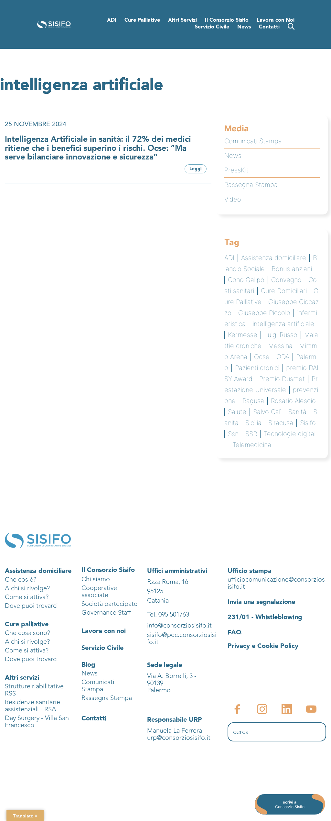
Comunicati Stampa (253, 141)
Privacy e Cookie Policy (263, 646)
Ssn (233, 434)
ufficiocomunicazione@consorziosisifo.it (276, 583)
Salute (237, 412)
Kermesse (242, 335)
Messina (280, 346)
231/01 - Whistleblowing (265, 617)
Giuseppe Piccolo (264, 313)
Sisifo (308, 423)
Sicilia (253, 423)
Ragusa (253, 401)
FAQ (234, 632)
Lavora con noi (103, 631)
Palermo (159, 690)
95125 (155, 591)
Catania (158, 601)
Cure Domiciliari (284, 291)
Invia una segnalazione (261, 602)
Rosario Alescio (293, 401)
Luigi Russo (280, 335)
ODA (282, 357)
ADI (229, 258)
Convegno (286, 280)
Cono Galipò (246, 280)
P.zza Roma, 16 (167, 582)
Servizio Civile (102, 648)
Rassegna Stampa (251, 185)
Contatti (93, 718)
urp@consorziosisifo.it (179, 738)
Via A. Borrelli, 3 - (172, 676)
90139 (156, 683)
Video (232, 199)
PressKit (236, 170)
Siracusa (280, 423)
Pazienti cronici (257, 368)
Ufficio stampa (250, 571)
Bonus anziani (292, 269)
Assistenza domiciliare (273, 258)
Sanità (297, 412)
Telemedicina (251, 445)
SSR (251, 434)
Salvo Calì (267, 412)
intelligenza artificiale (283, 324)
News (232, 155)
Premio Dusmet (282, 379)
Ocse (262, 357)
